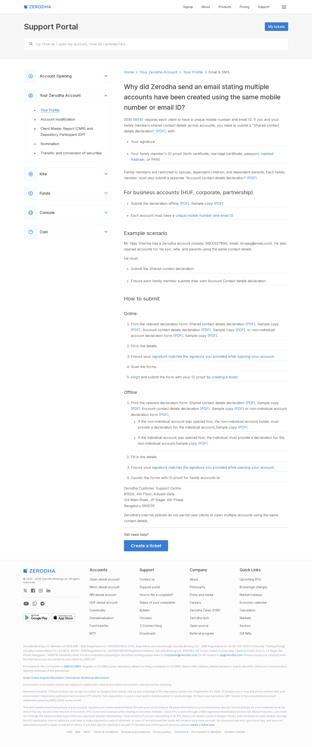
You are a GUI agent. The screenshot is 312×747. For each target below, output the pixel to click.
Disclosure (181, 731)
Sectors (245, 625)
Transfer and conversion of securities (71, 153)
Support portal (150, 587)
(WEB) (139, 119)
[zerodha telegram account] (42, 604)
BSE (77, 731)
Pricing (244, 7)
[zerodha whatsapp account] (35, 604)
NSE (69, 731)
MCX (87, 731)
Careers (195, 602)
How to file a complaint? (156, 595)
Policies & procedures (136, 731)
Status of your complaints (157, 602)
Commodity (98, 610)
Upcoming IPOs (250, 579)
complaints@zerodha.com (180, 655)
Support (263, 7)
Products (225, 7)
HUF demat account (104, 602)
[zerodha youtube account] (26, 604)
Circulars (146, 618)
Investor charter (235, 731)
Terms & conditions (105, 731)
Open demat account (104, 579)
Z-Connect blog (151, 625)
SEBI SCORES (72, 666)
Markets (245, 618)
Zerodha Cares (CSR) (205, 610)
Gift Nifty (246, 633)
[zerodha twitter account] (25, 590)
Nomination (50, 144)
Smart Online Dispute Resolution (43, 677)
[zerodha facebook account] (33, 590)
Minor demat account (104, 587)
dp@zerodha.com (231, 655)
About (206, 7)
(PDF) (218, 203)
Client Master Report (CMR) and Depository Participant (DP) (67, 131)
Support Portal (51, 26)
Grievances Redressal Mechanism (87, 677)
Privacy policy (162, 731)
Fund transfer (99, 625)
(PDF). (252, 178)
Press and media (201, 595)
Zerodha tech (199, 618)
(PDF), (162, 131)
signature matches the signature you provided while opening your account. (213, 356)
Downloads (147, 633)
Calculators (247, 610)
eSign (136, 377)
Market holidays (251, 595)
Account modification (58, 119)
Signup (188, 7)
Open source (199, 625)
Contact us (147, 579)
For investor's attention (206, 731)
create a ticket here (202, 724)
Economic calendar (253, 602)
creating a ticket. (225, 377)
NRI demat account (103, 595)
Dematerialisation (102, 618)
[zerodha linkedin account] (48, 590)
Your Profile (50, 110)
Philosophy (197, 587)
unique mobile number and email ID (204, 215)
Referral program (202, 633)
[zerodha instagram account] (41, 590)
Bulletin (145, 610)
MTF (93, 633)
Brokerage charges (253, 587)
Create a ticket (146, 545)
